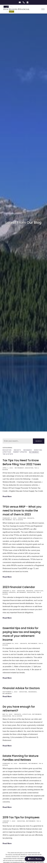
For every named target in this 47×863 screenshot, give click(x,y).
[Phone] (24, 2)
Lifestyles (7, 452)
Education (7, 450)
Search (39, 441)
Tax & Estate (8, 454)
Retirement (34, 452)
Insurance (27, 450)
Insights (17, 450)
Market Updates (20, 452)
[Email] (20, 2)
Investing (38, 450)
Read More (7, 496)
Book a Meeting (35, 859)
